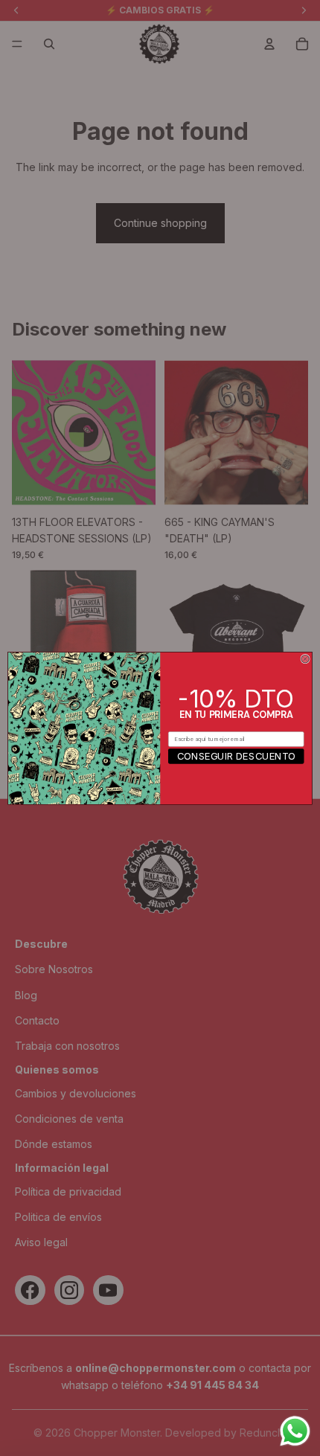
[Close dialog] (305, 658)
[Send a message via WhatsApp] (295, 1431)
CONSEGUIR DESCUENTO (236, 756)
